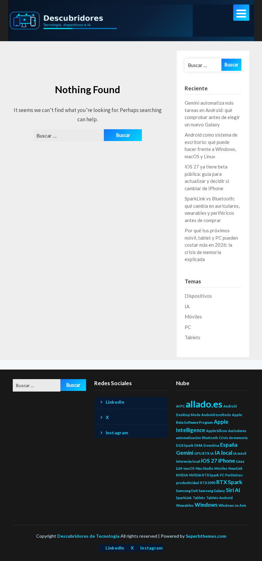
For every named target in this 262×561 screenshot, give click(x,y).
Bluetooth (210, 438)
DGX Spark (184, 445)
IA (187, 306)
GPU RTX (201, 453)
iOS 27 (209, 460)
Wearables (185, 505)
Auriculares (237, 431)
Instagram (117, 432)
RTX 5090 (207, 483)
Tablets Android (219, 498)
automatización (188, 438)
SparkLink (184, 498)
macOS (189, 468)
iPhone (226, 460)
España (228, 444)
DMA (198, 445)
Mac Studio (204, 468)
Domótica (211, 445)
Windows (206, 504)
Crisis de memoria (233, 438)
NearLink (235, 468)
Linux (240, 461)
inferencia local (188, 461)
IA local (223, 452)
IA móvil (239, 453)
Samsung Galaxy (212, 491)
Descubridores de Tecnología (88, 536)
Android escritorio (216, 415)
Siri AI (233, 490)
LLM (179, 468)
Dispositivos (198, 296)
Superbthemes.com (206, 536)
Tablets (192, 337)
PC (188, 327)
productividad (187, 483)
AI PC (180, 406)
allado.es (204, 403)
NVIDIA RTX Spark (204, 475)
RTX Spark (229, 482)
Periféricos (234, 475)
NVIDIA (182, 475)
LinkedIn (115, 402)
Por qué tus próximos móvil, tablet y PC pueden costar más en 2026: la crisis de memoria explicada (211, 245)
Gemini (184, 452)
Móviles (193, 316)
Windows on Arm (232, 505)
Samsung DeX (187, 491)
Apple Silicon (216, 431)
